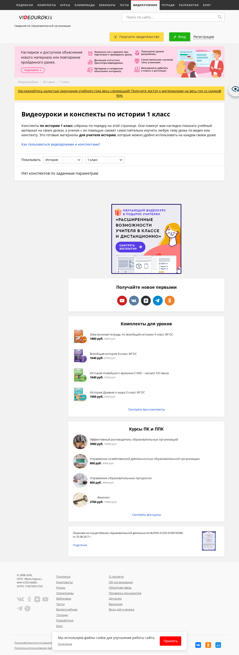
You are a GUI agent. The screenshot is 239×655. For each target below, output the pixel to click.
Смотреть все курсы (146, 514)
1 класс (65, 82)
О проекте (116, 576)
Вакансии (116, 604)
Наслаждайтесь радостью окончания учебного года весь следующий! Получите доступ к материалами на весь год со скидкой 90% (119, 93)
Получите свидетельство (139, 36)
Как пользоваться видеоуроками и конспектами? (60, 144)
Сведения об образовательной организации (42, 25)
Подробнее (80, 545)
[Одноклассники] (208, 645)
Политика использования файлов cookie (39, 648)
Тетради (168, 5)
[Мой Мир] (218, 645)
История (49, 82)
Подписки (24, 5)
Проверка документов (125, 593)
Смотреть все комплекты (146, 409)
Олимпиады (84, 5)
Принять (171, 641)
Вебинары (107, 5)
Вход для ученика (121, 609)
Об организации (121, 582)
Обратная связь (120, 587)
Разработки (189, 5)
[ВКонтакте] (198, 645)
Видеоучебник (145, 5)
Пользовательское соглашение (34, 642)
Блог (207, 5)
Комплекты (46, 5)
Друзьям (115, 598)
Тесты (124, 5)
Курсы (65, 5)
